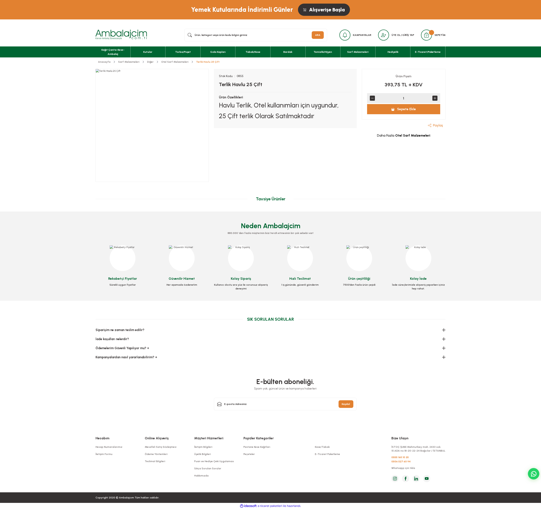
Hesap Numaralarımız (109, 446)
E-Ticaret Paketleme (327, 454)
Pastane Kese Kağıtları (256, 446)
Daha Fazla (403, 135)
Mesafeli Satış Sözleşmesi (160, 446)
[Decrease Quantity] (372, 98)
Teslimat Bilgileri (155, 461)
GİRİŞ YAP (408, 35)
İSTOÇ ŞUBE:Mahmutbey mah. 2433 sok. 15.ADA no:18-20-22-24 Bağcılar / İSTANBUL (418, 448)
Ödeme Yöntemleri (156, 454)
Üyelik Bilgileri (202, 454)
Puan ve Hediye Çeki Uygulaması (214, 461)
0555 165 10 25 (400, 457)
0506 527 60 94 (401, 461)
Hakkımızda (201, 475)
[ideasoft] (248, 506)
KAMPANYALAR (362, 35)
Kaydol (346, 404)
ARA (317, 35)
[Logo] (121, 34)
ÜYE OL (396, 35)
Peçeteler (249, 454)
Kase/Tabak (322, 446)
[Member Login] (383, 35)
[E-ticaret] (270, 506)
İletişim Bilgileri (203, 446)
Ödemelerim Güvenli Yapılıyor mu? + (122, 348)
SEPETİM (439, 35)
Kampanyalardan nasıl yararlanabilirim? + (126, 357)
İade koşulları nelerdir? (112, 339)
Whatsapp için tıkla (403, 468)
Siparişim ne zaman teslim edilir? (120, 330)
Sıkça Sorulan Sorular (207, 468)
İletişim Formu (104, 454)
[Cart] (426, 35)
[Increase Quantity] (434, 98)
